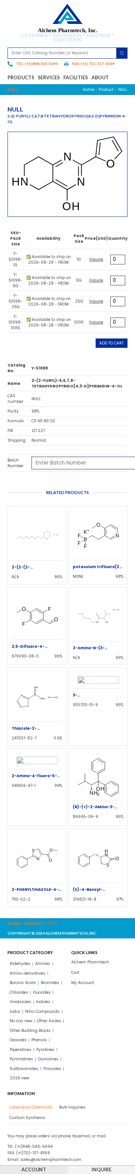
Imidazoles (20, 1002)
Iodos (15, 1011)
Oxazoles (18, 1040)
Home (88, 89)
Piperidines (21, 1049)
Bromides (50, 983)
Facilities (75, 77)
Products (21, 77)
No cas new (21, 1021)
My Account (82, 983)
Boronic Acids (23, 983)
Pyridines (45, 1049)
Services (49, 77)
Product (106, 89)
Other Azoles (49, 1021)
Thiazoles (52, 1069)
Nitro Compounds (42, 1011)
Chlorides (19, 992)
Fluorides (42, 992)
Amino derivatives (27, 973)
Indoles (43, 1002)
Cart (75, 972)
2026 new (19, 1078)
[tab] (30, 1107)
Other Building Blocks (30, 1030)
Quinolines (48, 1059)
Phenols (39, 1040)
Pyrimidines (21, 1059)
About (100, 77)
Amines (42, 963)
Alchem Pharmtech (90, 962)
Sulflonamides (24, 1069)
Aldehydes (20, 963)
